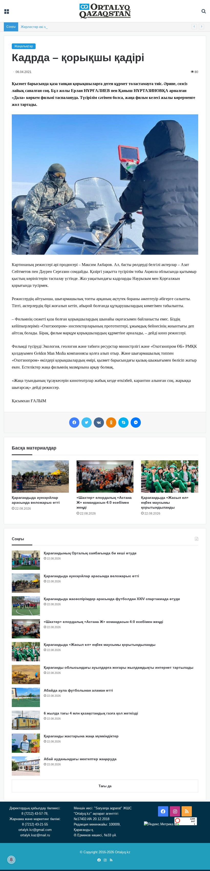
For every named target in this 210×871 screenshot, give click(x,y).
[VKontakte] (99, 422)
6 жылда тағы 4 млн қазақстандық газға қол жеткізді (91, 713)
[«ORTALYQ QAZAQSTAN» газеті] (105, 11)
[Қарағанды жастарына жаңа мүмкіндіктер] (26, 743)
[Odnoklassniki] (111, 422)
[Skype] (123, 422)
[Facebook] (74, 422)
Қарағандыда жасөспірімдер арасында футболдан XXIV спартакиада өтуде (112, 599)
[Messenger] (136, 422)
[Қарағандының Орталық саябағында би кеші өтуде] (26, 560)
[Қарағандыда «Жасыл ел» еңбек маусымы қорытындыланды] (169, 476)
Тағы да (105, 786)
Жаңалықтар (23, 46)
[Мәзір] (6, 13)
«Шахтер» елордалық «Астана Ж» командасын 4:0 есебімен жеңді (104, 502)
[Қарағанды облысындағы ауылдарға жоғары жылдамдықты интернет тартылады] (26, 674)
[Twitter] (86, 422)
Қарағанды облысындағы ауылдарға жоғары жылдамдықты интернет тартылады (118, 667)
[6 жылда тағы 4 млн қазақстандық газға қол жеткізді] (26, 720)
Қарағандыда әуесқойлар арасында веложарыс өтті (91, 576)
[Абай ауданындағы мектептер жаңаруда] (26, 766)
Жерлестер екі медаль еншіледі (46, 27)
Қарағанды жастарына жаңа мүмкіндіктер (81, 736)
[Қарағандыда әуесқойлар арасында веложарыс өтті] (40, 476)
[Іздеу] (203, 13)
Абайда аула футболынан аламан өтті (78, 690)
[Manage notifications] (11, 860)
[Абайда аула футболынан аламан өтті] (26, 697)
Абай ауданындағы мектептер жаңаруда (80, 759)
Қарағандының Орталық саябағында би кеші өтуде (90, 553)
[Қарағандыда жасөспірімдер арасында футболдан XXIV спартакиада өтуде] (26, 606)
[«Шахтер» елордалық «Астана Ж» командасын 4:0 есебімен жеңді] (105, 476)
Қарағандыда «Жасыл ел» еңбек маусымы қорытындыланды (164, 502)
